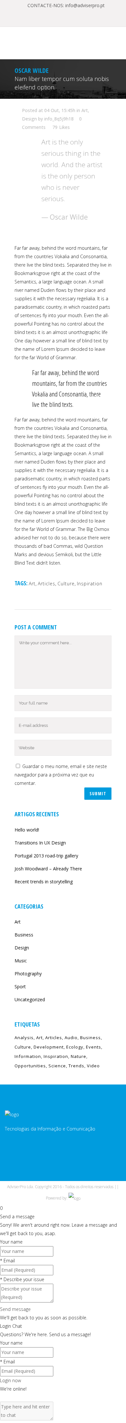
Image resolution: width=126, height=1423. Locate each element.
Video (93, 1066)
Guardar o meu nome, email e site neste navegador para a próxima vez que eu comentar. (61, 774)
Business (24, 935)
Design (29, 119)
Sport (20, 986)
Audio (71, 1037)
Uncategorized (30, 999)
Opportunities (30, 1066)
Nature (78, 1056)
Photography (28, 973)
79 (61, 127)
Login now (10, 1380)
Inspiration (89, 583)
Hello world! (27, 830)
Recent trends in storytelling (44, 881)
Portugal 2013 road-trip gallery (46, 856)
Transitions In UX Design (40, 843)
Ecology (74, 1047)
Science (57, 1066)
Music (21, 961)
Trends (76, 1066)
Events (93, 1047)
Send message (15, 1309)
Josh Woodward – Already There (48, 869)
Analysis (24, 1037)
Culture (66, 583)
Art (84, 110)
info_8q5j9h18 (59, 119)
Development (49, 1047)
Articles (46, 583)
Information (28, 1056)
